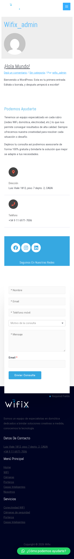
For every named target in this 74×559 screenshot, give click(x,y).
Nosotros (9, 491)
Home (7, 467)
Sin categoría (37, 72)
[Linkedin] (36, 247)
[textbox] (25, 323)
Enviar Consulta (25, 375)
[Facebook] (15, 247)
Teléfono (13, 215)
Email (13, 357)
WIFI (6, 472)
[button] (43, 551)
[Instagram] (26, 247)
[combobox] (37, 323)
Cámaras (9, 477)
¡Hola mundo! (17, 66)
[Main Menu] (66, 6)
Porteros (9, 482)
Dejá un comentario (15, 72)
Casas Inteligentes (14, 487)
